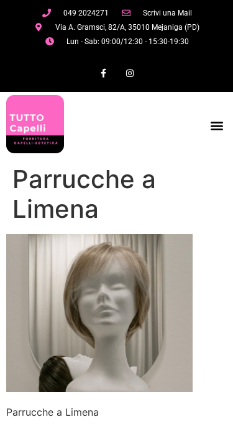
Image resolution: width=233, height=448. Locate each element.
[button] (216, 125)
